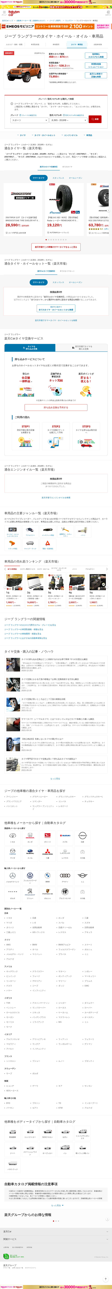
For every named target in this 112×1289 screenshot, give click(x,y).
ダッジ (61, 986)
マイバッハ (37, 954)
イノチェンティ (39, 1049)
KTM (60, 1108)
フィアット (63, 1039)
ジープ (35, 986)
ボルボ (35, 1073)
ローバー (88, 1008)
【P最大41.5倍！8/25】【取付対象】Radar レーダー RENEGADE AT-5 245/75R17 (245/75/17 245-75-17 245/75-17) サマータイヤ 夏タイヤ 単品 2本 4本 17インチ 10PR (64, 219)
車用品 (89, 135)
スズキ (87, 923)
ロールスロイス (13, 1012)
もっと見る (55, 779)
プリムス (88, 981)
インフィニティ (39, 990)
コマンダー (37, 801)
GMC (87, 986)
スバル (61, 923)
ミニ (86, 954)
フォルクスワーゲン (67, 949)
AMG (8, 945)
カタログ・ (14, 44)
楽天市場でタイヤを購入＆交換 (83, 347)
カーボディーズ (91, 1012)
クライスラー (38, 971)
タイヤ (23, 135)
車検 (56, 44)
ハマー (9, 990)
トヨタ (9, 918)
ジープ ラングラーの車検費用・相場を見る (22, 634)
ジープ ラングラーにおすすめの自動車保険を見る (25, 638)
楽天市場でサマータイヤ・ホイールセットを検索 (56, 320)
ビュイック (11, 976)
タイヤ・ (77, 44)
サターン (62, 971)
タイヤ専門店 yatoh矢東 (17, 233)
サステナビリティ (30, 1268)
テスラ (9, 986)
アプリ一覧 (6, 1268)
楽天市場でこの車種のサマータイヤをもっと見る (56, 247)
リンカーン (11, 981)
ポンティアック (65, 976)
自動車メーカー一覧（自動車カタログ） (31, 21)
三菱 (86, 918)
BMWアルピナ (64, 945)
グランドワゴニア (14, 801)
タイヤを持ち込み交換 (31, 347)
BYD (8, 1103)
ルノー (61, 1061)
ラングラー (69, 21)
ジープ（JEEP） (55, 21)
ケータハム (63, 1012)
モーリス (10, 1022)
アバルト (10, 1049)
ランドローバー (39, 1008)
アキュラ (88, 932)
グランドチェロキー (67, 797)
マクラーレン (64, 1017)
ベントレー (11, 1008)
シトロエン (11, 1061)
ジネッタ (36, 1012)
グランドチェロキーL (94, 797)
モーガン (10, 1017)
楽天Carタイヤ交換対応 (49, 167)
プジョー (36, 1061)
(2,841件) (79, 605)
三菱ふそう (11, 932)
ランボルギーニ (65, 1044)
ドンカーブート (91, 1103)
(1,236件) (58, 605)
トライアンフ (38, 1022)
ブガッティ (89, 1061)
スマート (88, 945)
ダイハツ (10, 927)
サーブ (9, 1073)
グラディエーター (40, 797)
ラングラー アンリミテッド (43, 807)
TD (59, 1103)
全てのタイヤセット (67, 271)
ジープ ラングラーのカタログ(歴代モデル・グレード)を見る (30, 625)
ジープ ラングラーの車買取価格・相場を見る (23, 629)
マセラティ (11, 1044)
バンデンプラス (39, 1017)
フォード (36, 976)
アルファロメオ (13, 1039)
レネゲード (63, 806)
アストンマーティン (41, 1003)
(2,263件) (100, 605)
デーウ (35, 1086)
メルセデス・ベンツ (14, 954)
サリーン (62, 981)
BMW (34, 945)
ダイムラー (89, 1003)
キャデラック (12, 971)
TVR (8, 1003)
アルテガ (10, 959)
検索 (97, 119)
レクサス (62, 932)
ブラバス (62, 954)
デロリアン (37, 981)
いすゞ (35, 923)
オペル (35, 949)
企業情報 (6, 1247)
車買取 (35, 44)
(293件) (36, 605)
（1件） (106, 229)
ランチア (36, 1044)
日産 (34, 918)
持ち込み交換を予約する (56, 407)
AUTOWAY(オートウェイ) (59, 233)
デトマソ (88, 1044)
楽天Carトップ (7, 21)
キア (60, 1086)
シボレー (88, 971)
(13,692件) (17, 605)
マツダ (9, 923)
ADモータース (12, 1091)
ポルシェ (88, 949)
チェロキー (89, 801)
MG (60, 1022)
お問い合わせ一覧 (17, 1268)
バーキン (10, 1108)
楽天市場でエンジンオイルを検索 (56, 497)
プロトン (36, 1103)
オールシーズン (75, 178)
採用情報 (29, 1247)
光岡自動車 (37, 927)
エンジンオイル (71, 135)
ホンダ (61, 918)
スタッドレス (58, 178)
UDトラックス (38, 932)
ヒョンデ (10, 1086)
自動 (98, 44)
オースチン (89, 1017)
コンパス (62, 801)
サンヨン (88, 1086)
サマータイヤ (38, 178)
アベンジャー (12, 797)
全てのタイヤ (67, 167)
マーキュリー (90, 976)
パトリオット (12, 806)
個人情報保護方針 (17, 1247)
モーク (9, 1027)
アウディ (10, 949)
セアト (35, 1108)
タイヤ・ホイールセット (44, 135)
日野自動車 (89, 927)
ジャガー (62, 1003)
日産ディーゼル (65, 927)
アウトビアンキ (39, 1039)
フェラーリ (89, 1039)
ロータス (62, 1008)
